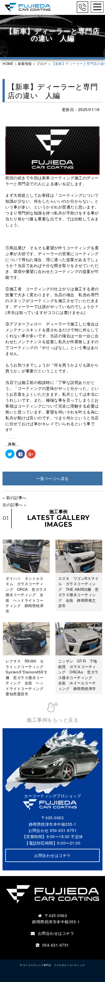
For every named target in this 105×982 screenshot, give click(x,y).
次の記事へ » (15, 504)
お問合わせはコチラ (52, 855)
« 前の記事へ (15, 497)
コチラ (68, 933)
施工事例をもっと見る (52, 719)
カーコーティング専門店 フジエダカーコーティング (54, 965)
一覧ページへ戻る (52, 478)
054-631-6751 (63, 830)
